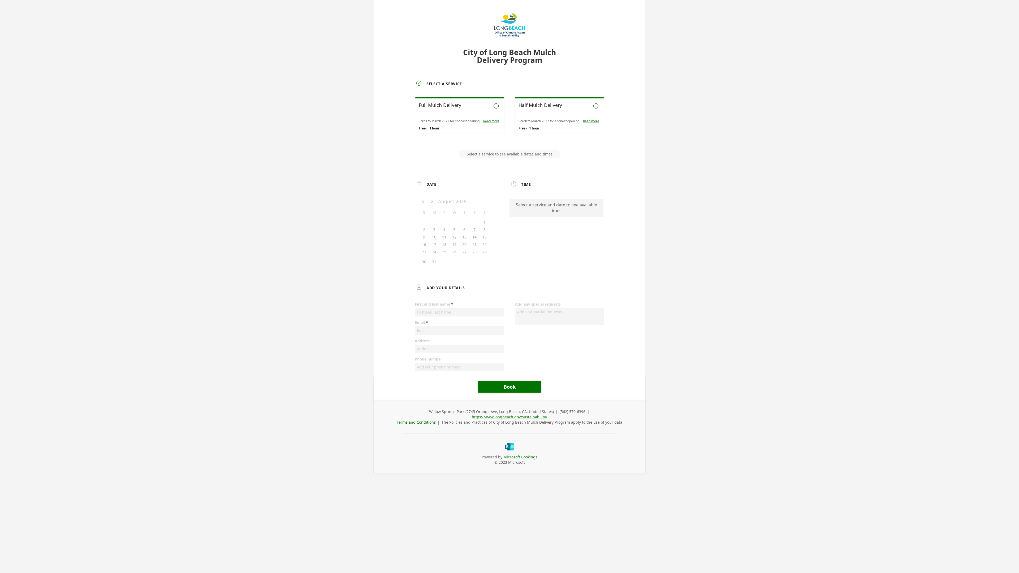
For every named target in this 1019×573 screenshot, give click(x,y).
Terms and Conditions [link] (416, 422)
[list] (509, 120)
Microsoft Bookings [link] (520, 456)
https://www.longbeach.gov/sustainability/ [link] (509, 416)
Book (510, 387)
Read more (491, 121)
